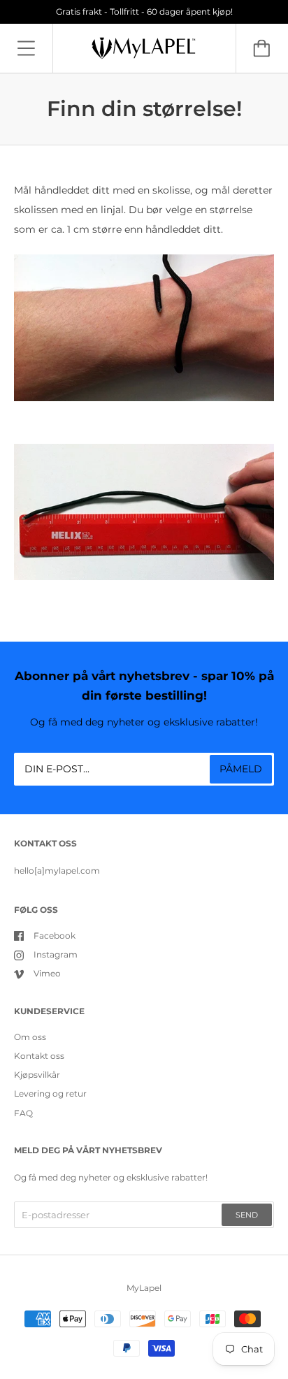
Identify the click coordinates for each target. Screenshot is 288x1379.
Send (247, 1215)
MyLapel (144, 1288)
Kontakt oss (39, 1056)
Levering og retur (50, 1093)
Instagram (56, 954)
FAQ (23, 1113)
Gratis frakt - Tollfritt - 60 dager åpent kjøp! (144, 11)
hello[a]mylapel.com (57, 870)
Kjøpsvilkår (37, 1074)
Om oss (30, 1037)
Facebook (54, 935)
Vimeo (47, 973)
